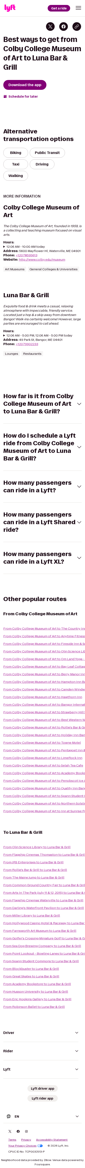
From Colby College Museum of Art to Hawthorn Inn (42, 697)
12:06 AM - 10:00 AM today (26, 246)
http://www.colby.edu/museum (42, 259)
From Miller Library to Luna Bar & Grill (31, 915)
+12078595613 (26, 255)
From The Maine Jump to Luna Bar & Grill (33, 877)
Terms (12, 1140)
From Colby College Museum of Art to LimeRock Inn (42, 758)
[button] (78, 8)
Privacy (26, 1140)
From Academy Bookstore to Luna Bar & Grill (37, 984)
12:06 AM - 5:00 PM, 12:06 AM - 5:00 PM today (39, 335)
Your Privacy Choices (22, 1146)
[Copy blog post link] (77, 26)
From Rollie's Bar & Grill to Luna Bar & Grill (35, 870)
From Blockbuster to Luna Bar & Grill (31, 969)
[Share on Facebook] (63, 26)
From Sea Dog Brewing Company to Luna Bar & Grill (42, 946)
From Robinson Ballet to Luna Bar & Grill (34, 1007)
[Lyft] (10, 8)
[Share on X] (50, 26)
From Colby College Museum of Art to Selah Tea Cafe (43, 765)
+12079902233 (27, 344)
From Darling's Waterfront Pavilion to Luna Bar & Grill (43, 908)
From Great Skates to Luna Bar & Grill (31, 976)
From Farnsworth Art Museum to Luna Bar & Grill (39, 931)
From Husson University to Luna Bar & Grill (35, 991)
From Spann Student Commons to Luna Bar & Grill (41, 961)
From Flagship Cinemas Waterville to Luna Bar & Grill (43, 900)
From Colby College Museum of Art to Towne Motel (42, 742)
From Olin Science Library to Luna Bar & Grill (37, 847)
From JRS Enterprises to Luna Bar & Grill (33, 862)
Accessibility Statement (52, 1140)
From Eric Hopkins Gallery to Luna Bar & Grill (37, 999)
